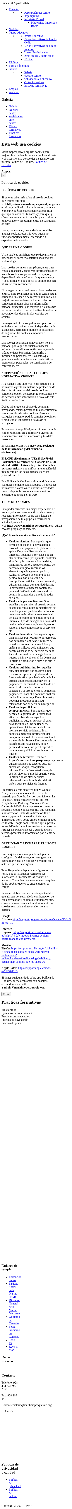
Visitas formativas (34, 82)
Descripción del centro (37, 12)
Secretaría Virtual (34, 19)
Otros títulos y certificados (39, 55)
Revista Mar (13, 1348)
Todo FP (12, 1341)
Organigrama (31, 16)
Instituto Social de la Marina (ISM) (13, 1290)
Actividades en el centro (38, 79)
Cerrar (6, 994)
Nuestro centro (32, 75)
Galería (28, 72)
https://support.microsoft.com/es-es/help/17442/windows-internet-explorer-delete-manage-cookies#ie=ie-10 (26, 935)
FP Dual (28, 59)
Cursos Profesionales (36, 52)
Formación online (15, 1278)
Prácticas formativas (35, 85)
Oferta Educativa (33, 35)
